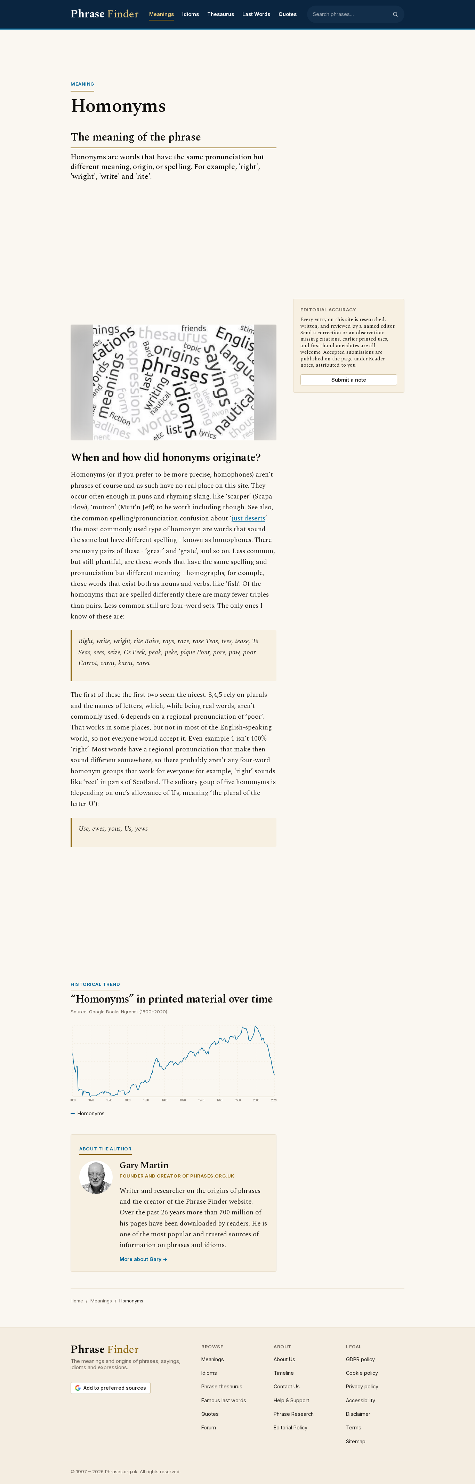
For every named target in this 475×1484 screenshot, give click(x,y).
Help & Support (291, 1400)
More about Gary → (144, 1259)
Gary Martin (144, 1165)
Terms (353, 1427)
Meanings (161, 14)
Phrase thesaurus (221, 1386)
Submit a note (348, 380)
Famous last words (223, 1400)
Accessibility (360, 1400)
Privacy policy (362, 1386)
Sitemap (355, 1441)
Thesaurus (220, 14)
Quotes (288, 14)
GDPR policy (360, 1359)
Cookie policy (362, 1373)
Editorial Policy (290, 1427)
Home (77, 1300)
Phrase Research (294, 1414)
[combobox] (350, 14)
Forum (208, 1427)
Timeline (284, 1373)
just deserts (248, 518)
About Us (284, 1359)
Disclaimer (358, 1414)
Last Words (256, 14)
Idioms (190, 14)
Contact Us (287, 1386)
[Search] (395, 14)
